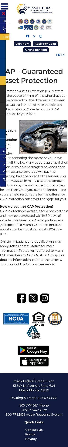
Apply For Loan (45, 43)
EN (58, 55)
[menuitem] (3, 20)
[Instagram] (40, 36)
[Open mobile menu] (4, 6)
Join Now (22, 43)
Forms (30, 434)
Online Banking (36, 49)
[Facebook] (27, 36)
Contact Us (34, 430)
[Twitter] (34, 36)
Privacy (31, 439)
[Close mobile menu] (3, 13)
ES (63, 55)
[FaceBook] (21, 297)
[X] (33, 297)
